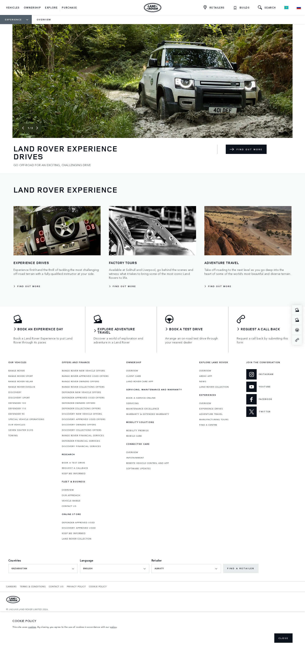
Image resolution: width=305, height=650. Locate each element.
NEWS (202, 381)
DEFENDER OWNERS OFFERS (78, 403)
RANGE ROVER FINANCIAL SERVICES (83, 435)
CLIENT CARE (133, 376)
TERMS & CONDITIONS (33, 586)
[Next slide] (37, 127)
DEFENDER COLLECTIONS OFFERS (81, 408)
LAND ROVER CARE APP (139, 381)
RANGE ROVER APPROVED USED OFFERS (85, 376)
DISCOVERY (15, 392)
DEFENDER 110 (17, 408)
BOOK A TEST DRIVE (73, 462)
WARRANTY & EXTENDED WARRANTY (147, 414)
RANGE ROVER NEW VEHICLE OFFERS (83, 370)
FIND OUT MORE (249, 149)
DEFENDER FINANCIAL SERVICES (81, 440)
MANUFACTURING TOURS (214, 419)
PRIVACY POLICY (76, 586)
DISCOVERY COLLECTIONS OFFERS (82, 430)
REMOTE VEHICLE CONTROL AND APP (147, 463)
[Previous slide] (23, 127)
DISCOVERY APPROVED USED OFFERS (84, 419)
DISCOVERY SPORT (19, 397)
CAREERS (11, 586)
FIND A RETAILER (240, 568)
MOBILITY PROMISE (137, 430)
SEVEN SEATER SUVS (20, 430)
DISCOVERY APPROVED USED (79, 527)
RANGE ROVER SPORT (20, 376)
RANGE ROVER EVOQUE (21, 386)
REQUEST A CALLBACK (75, 468)
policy (113, 626)
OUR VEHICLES (17, 424)
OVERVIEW (68, 489)
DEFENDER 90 (16, 413)
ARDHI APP (205, 376)
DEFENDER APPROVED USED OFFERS (83, 397)
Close (283, 638)
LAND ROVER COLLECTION (77, 538)
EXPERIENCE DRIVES (211, 408)
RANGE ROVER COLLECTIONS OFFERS (83, 386)
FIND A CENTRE (208, 424)
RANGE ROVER (16, 370)
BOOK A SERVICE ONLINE (141, 397)
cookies (32, 626)
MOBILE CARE (134, 435)
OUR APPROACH (71, 495)
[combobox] (43, 568)
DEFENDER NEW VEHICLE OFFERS (81, 392)
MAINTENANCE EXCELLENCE (142, 408)
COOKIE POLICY (98, 586)
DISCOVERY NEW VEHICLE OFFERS (82, 413)
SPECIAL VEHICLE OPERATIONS (26, 419)
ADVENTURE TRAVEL (211, 414)
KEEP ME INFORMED (73, 473)
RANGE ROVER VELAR (20, 381)
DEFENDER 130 (17, 403)
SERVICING (132, 403)
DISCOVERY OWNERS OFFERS (79, 424)
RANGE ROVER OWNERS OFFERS (80, 381)
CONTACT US (69, 506)
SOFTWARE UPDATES (138, 468)
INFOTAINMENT (135, 457)
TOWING (13, 435)
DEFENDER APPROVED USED (78, 522)
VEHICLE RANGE (71, 500)
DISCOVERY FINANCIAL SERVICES (81, 446)
